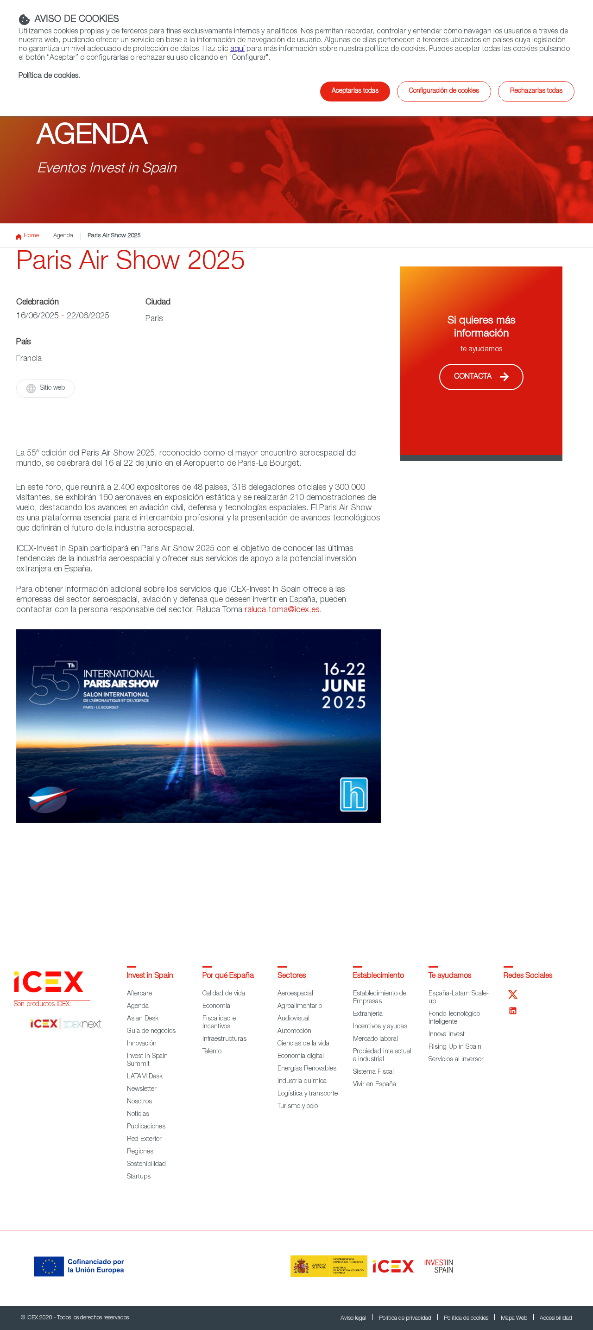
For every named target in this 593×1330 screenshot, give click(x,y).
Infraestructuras (224, 1039)
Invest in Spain (150, 976)
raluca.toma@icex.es (282, 610)
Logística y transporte (308, 1094)
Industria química (302, 1081)
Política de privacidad (406, 1318)
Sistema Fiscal (373, 1072)
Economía (216, 1006)
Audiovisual (293, 1019)
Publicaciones (146, 1127)
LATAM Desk (145, 1077)
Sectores (292, 976)
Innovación (142, 1044)
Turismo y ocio (298, 1106)
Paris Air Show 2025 (114, 236)
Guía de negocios (151, 1031)
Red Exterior (144, 1139)
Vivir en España (374, 1085)
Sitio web (52, 388)
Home (31, 236)
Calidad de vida (223, 994)
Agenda (63, 236)
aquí (237, 49)
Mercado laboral (375, 1039)
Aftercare (139, 994)
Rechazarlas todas (536, 91)
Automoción (294, 1031)
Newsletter (142, 1089)
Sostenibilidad (146, 1164)
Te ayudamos (450, 976)
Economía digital (301, 1056)
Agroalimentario (300, 1006)
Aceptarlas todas (355, 91)
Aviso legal (354, 1318)
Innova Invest (447, 1035)
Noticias (138, 1114)
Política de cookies (48, 76)
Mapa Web (515, 1318)
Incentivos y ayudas (380, 1027)
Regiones (140, 1152)
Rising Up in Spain (455, 1047)
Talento (211, 1052)
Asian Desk (142, 1019)
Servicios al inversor (456, 1060)
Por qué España (228, 976)
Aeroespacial (295, 994)
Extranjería (368, 1014)
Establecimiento (378, 976)
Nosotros (139, 1102)
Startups (139, 1177)
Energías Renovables (307, 1069)
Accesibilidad (556, 1318)
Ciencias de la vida (303, 1044)
